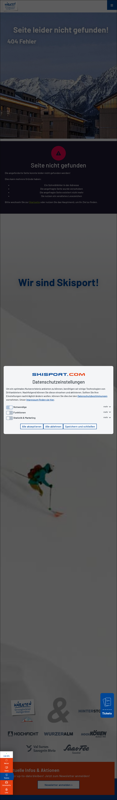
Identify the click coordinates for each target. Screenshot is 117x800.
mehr (105, 406)
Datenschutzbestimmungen (92, 396)
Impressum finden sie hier (40, 399)
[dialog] (58, 400)
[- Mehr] (107, 718)
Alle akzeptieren (31, 426)
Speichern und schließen (80, 426)
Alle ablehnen (53, 426)
